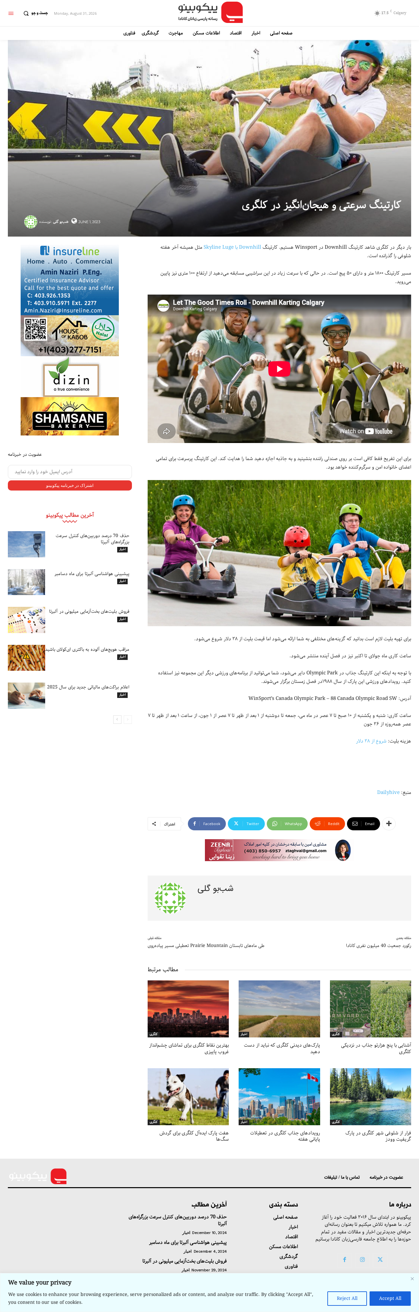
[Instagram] (362, 1260)
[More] (389, 823)
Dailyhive (388, 792)
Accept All (390, 1298)
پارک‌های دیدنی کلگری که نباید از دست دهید (282, 1048)
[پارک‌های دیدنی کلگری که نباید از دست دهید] (279, 1008)
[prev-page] (128, 719)
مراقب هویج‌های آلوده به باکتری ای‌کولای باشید (87, 649)
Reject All (347, 1298)
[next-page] (117, 719)
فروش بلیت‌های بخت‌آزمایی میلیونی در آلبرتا (89, 611)
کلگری (154, 1034)
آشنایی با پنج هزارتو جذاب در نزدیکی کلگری (376, 1048)
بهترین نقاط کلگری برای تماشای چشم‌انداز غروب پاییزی (189, 1048)
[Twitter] (380, 1260)
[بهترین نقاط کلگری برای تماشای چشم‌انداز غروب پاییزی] (188, 1008)
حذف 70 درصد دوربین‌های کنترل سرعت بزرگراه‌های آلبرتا (92, 539)
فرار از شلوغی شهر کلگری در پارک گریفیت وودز (378, 1136)
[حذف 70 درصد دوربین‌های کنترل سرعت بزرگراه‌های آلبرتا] (26, 544)
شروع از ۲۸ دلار (371, 741)
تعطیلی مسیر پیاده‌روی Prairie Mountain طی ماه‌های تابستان (206, 946)
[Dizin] (70, 376)
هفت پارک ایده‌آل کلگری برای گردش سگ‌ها (194, 1136)
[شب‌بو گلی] (31, 221)
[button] (34, 13)
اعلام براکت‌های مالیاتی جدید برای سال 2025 (88, 687)
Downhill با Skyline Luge (233, 247)
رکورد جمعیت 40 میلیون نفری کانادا (378, 946)
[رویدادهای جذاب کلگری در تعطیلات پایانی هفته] (279, 1096)
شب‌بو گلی (60, 222)
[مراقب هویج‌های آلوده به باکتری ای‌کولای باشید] (26, 658)
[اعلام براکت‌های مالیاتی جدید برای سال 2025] (26, 696)
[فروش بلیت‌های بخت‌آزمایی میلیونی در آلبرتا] (26, 620)
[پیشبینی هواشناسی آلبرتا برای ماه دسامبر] (26, 582)
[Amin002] (70, 279)
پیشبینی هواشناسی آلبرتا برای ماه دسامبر (91, 574)
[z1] (279, 850)
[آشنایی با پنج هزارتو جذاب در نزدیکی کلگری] (370, 1008)
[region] (209, 1292)
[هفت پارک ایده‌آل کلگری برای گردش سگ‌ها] (188, 1096)
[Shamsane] (70, 416)
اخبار (122, 549)
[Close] (412, 1279)
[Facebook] (344, 1260)
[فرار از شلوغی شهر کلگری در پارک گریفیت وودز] (370, 1096)
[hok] (70, 335)
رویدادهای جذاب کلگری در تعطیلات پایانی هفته (285, 1136)
